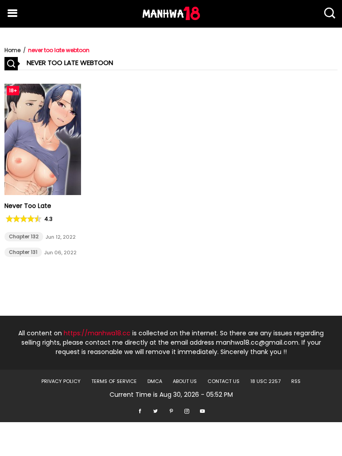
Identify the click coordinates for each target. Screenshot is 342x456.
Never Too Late (27, 205)
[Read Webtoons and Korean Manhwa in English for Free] (171, 17)
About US (185, 381)
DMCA (154, 381)
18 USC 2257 (265, 381)
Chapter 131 (23, 252)
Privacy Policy (61, 381)
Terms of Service (114, 381)
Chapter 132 (24, 236)
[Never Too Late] (42, 192)
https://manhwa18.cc (97, 333)
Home (12, 50)
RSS (296, 381)
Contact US (224, 381)
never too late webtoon (59, 50)
